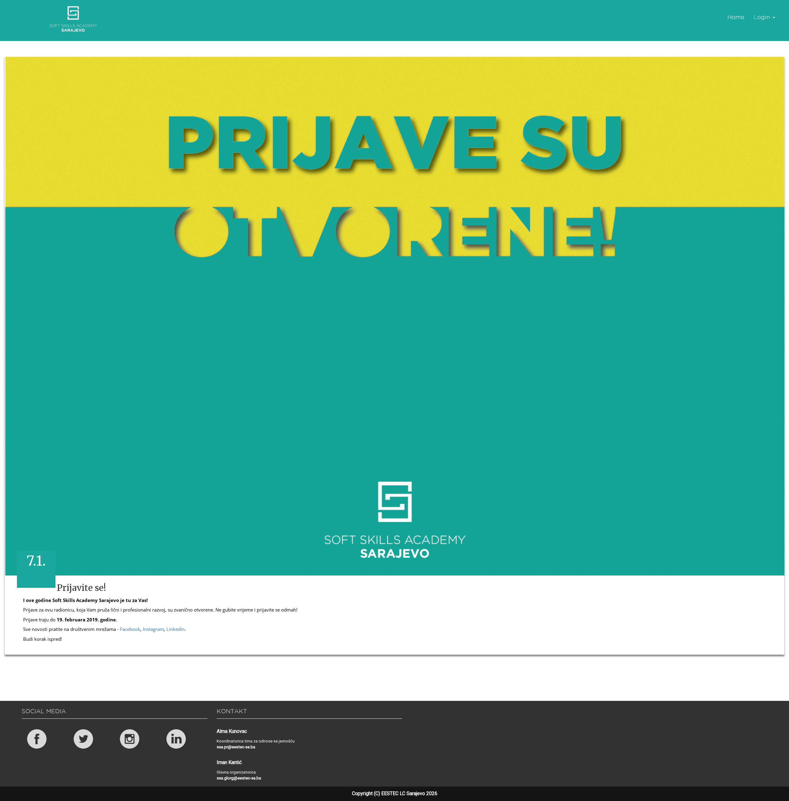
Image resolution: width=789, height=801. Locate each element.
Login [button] (763, 17)
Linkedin (175, 629)
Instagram (153, 629)
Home (735, 17)
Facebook (130, 629)
